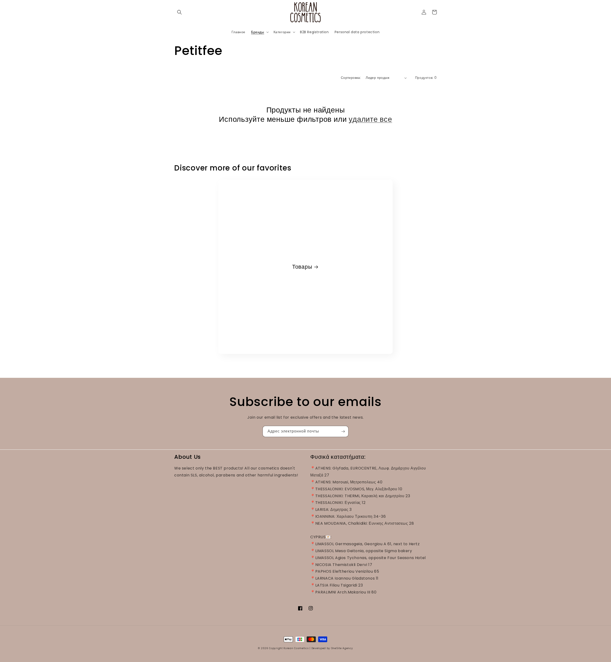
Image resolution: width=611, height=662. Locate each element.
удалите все (370, 119)
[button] (179, 12)
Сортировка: (351, 77)
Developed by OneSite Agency (332, 648)
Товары (302, 266)
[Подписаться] (343, 431)
